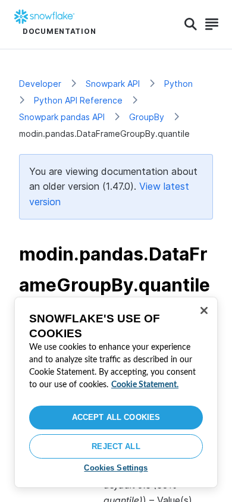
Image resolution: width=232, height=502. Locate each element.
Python (178, 84)
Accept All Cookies (116, 417)
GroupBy (146, 117)
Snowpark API (113, 84)
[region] (116, 392)
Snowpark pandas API (62, 117)
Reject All (116, 446)
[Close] (204, 310)
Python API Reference (78, 100)
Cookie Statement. (144, 385)
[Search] (190, 24)
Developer (40, 84)
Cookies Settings (116, 467)
